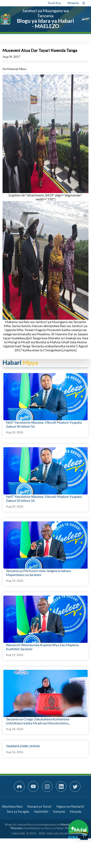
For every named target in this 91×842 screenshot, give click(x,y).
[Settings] (83, 3)
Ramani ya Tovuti (39, 806)
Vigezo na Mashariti (70, 806)
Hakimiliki (41, 811)
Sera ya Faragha (18, 811)
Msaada (75, 811)
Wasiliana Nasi (12, 806)
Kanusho (59, 811)
